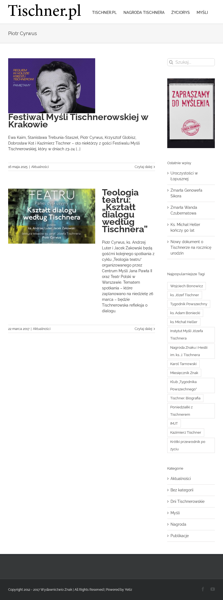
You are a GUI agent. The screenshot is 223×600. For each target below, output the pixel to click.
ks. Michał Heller (183, 322)
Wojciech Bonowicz (186, 286)
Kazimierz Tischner (185, 432)
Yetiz (128, 590)
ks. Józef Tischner (184, 295)
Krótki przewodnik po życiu (187, 445)
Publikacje (180, 536)
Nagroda (178, 524)
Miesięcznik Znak (184, 373)
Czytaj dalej (143, 167)
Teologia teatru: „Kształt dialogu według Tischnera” (125, 210)
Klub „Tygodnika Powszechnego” (183, 385)
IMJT (174, 423)
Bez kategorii (182, 490)
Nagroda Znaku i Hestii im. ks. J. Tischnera (188, 351)
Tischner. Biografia (185, 398)
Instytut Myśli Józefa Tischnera (186, 334)
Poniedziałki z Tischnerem (181, 411)
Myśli (175, 513)
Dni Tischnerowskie (188, 501)
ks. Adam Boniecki (185, 313)
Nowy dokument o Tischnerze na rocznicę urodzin (191, 247)
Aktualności (40, 167)
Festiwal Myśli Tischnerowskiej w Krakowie (78, 121)
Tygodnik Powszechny (188, 304)
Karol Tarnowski (183, 364)
